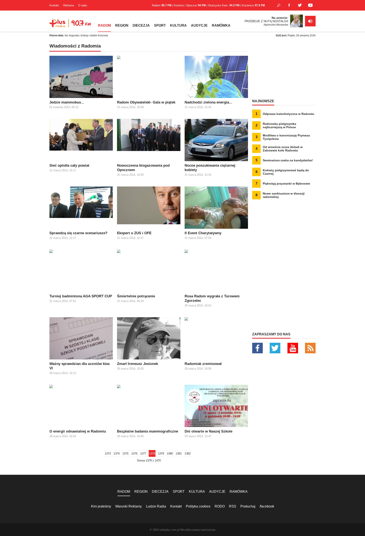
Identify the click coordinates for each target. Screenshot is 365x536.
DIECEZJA (141, 25)
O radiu (82, 5)
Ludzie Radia (156, 506)
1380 (170, 453)
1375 (125, 453)
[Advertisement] (284, 69)
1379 (161, 453)
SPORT (160, 25)
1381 (179, 453)
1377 (143, 453)
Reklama (68, 5)
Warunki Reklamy (128, 506)
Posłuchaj (247, 506)
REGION (121, 25)
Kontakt (54, 5)
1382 (188, 453)
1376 (134, 453)
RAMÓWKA (221, 25)
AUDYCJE (199, 25)
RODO (220, 506)
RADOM (104, 25)
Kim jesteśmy (101, 506)
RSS (232, 506)
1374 (117, 453)
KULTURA (178, 25)
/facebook (267, 506)
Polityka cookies (198, 506)
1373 (108, 453)
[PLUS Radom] (70, 25)
